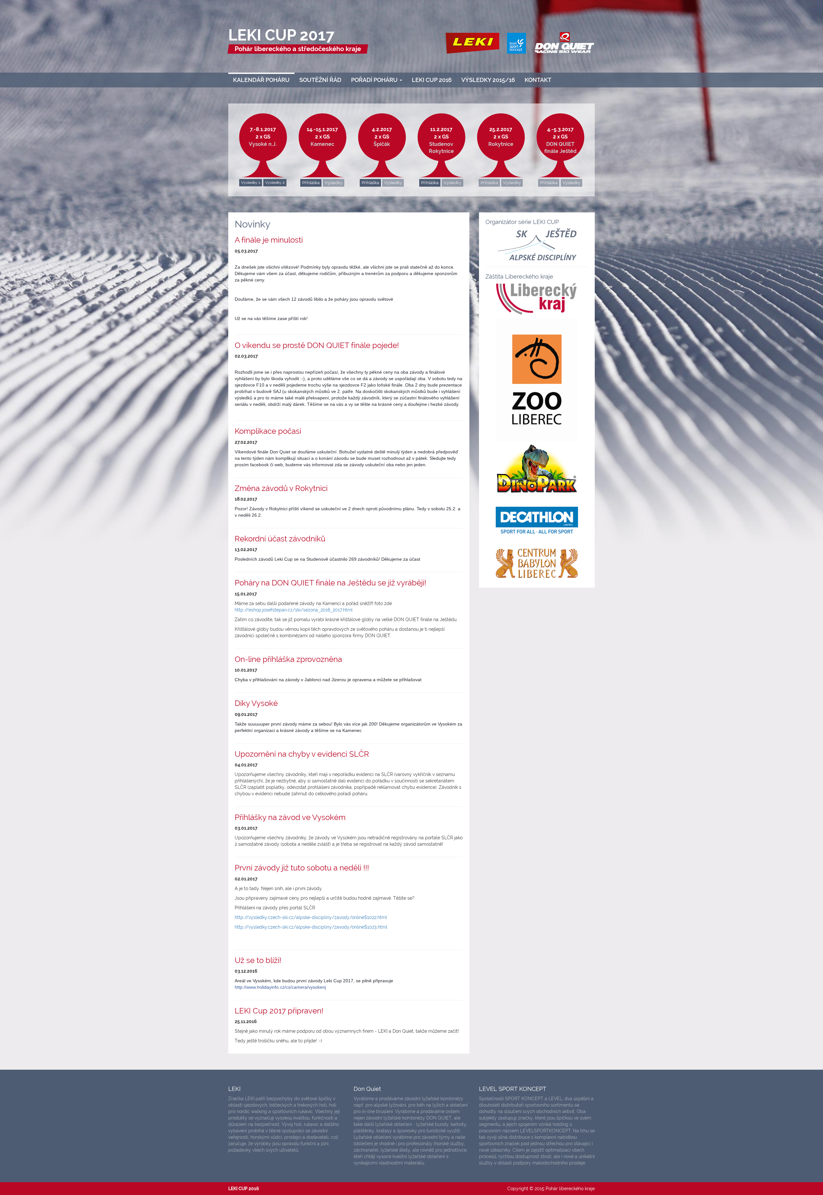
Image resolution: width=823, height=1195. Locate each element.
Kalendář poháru (261, 79)
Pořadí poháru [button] (375, 79)
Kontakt (538, 79)
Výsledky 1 (250, 182)
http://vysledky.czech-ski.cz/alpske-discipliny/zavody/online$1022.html (311, 917)
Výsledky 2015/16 (488, 79)
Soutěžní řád (320, 79)
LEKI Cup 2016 (432, 79)
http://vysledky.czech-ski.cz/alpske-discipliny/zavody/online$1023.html (311, 927)
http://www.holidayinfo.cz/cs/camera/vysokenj (280, 987)
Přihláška (311, 182)
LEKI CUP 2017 (281, 35)
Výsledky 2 (275, 182)
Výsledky (333, 182)
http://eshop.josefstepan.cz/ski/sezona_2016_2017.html (294, 609)
